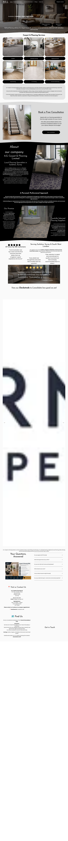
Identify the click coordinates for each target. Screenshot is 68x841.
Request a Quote (60, 1)
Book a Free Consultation (51, 112)
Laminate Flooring (34, 58)
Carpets (13, 58)
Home (11, 2)
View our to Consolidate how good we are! (34, 288)
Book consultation (51, 132)
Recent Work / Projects (59, 25)
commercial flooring (55, 81)
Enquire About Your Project (46, 25)
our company (14, 152)
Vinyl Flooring (13, 81)
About (14, 147)
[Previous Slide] (5, 423)
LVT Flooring (34, 81)
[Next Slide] (63, 423)
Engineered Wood (55, 58)
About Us (41, 2)
